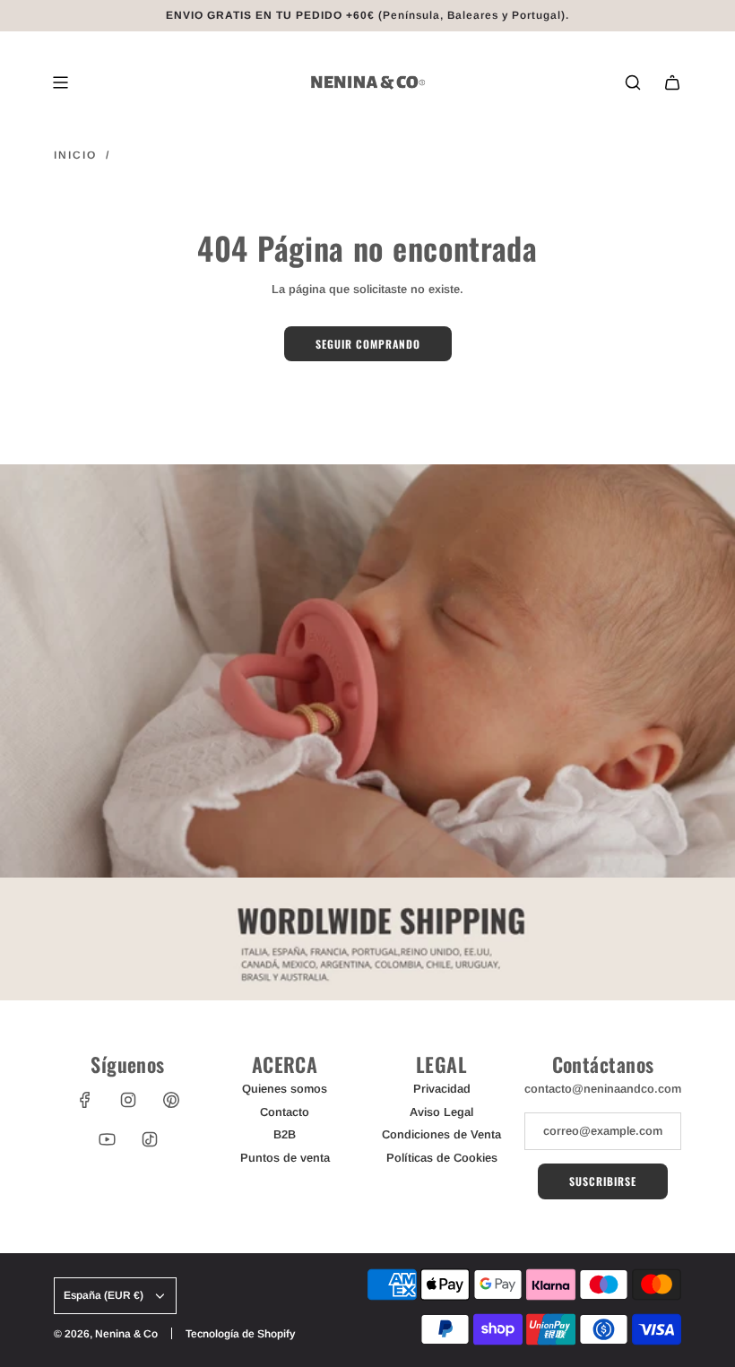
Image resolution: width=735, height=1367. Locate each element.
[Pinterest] (171, 1100)
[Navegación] (60, 82)
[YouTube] (106, 1139)
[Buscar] (633, 82)
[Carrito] (672, 82)
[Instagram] (128, 1100)
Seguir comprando (368, 343)
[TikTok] (149, 1139)
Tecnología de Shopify (240, 1334)
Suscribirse (602, 1181)
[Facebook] (85, 1100)
